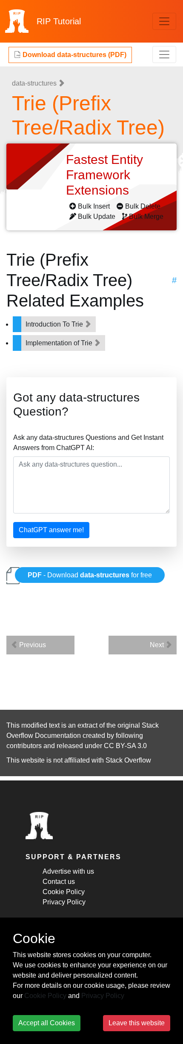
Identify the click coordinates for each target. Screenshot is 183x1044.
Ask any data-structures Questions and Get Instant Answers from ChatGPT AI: (88, 442)
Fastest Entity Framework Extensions (104, 174)
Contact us (59, 881)
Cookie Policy (64, 891)
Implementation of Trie (60, 343)
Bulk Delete (142, 206)
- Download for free (90, 575)
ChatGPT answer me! (51, 529)
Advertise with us (68, 871)
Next (158, 644)
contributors (24, 745)
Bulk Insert (94, 206)
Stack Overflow (128, 760)
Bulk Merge (146, 216)
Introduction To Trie (55, 324)
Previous (31, 644)
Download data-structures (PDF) (73, 54)
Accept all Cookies (46, 1023)
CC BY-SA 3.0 (125, 745)
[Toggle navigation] (164, 21)
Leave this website (137, 1023)
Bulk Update (96, 216)
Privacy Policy (64, 902)
